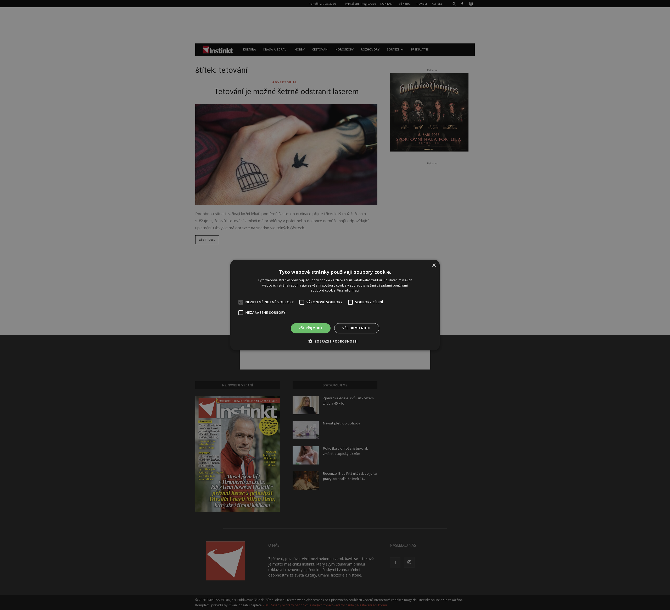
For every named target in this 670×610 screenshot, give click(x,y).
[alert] (335, 305)
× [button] (434, 265)
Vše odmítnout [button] (356, 328)
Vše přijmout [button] (311, 328)
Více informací (348, 290)
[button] (335, 341)
